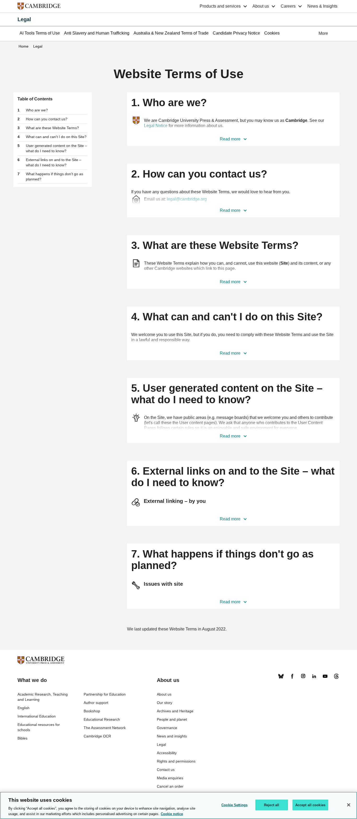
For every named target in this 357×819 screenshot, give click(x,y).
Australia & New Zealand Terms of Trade (171, 33)
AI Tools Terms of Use (40, 33)
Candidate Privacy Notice (236, 33)
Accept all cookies (310, 805)
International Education (37, 716)
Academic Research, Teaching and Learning (43, 697)
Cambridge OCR (97, 736)
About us (260, 6)
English (24, 708)
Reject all (271, 805)
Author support (96, 703)
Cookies (272, 33)
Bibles (22, 738)
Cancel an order (170, 786)
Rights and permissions (176, 761)
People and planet (172, 719)
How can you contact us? (46, 119)
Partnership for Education (105, 694)
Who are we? (37, 110)
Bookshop (92, 711)
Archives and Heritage (175, 711)
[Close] (348, 805)
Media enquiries (170, 778)
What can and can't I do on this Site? (56, 137)
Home (23, 46)
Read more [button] (230, 139)
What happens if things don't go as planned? (54, 176)
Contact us (166, 769)
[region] (178, 805)
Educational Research (102, 719)
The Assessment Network (105, 728)
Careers (288, 6)
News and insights (172, 736)
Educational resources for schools (39, 727)
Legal (24, 19)
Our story (164, 703)
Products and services (220, 6)
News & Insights (322, 6)
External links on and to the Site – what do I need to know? (53, 162)
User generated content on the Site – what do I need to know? (56, 148)
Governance (167, 728)
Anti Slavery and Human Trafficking (96, 33)
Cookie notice (172, 814)
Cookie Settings (234, 805)
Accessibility (167, 753)
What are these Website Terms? (52, 128)
